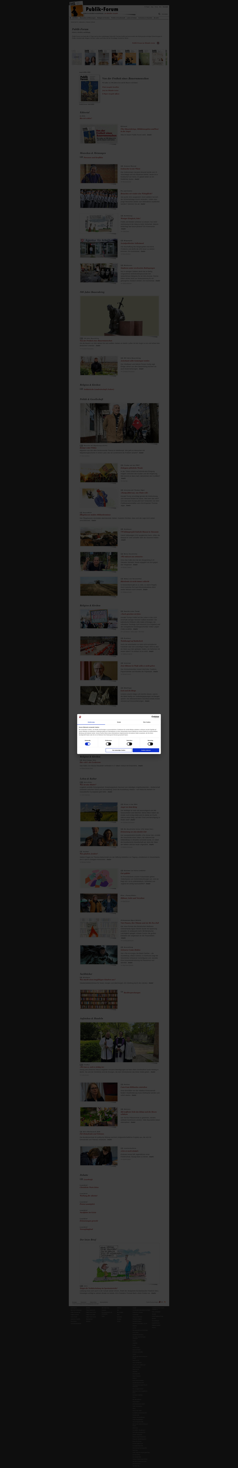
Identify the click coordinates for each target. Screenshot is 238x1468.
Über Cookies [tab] (147, 722)
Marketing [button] (150, 740)
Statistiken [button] (129, 740)
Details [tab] (119, 722)
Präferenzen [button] (108, 740)
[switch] (108, 743)
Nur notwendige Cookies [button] (118, 750)
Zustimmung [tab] (91, 722)
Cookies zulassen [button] (146, 750)
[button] (87, 740)
